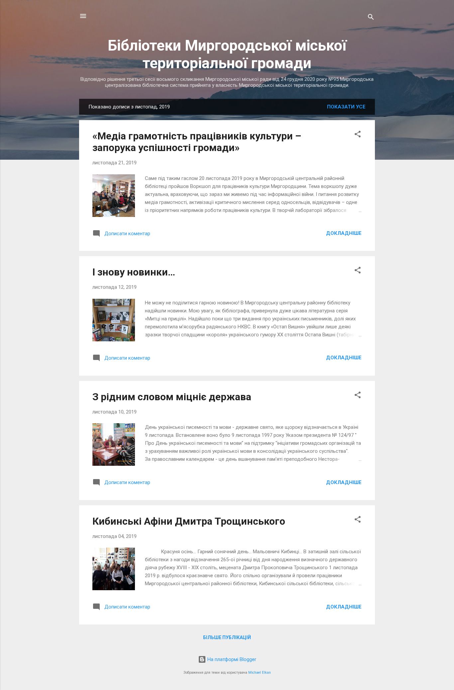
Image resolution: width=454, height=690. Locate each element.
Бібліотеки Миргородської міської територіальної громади (227, 54)
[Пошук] (371, 18)
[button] (358, 135)
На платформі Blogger (231, 659)
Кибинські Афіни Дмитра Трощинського (188, 521)
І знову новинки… (133, 272)
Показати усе (346, 107)
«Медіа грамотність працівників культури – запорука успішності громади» (196, 141)
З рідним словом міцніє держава (171, 397)
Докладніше (344, 233)
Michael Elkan (259, 672)
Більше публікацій (227, 637)
